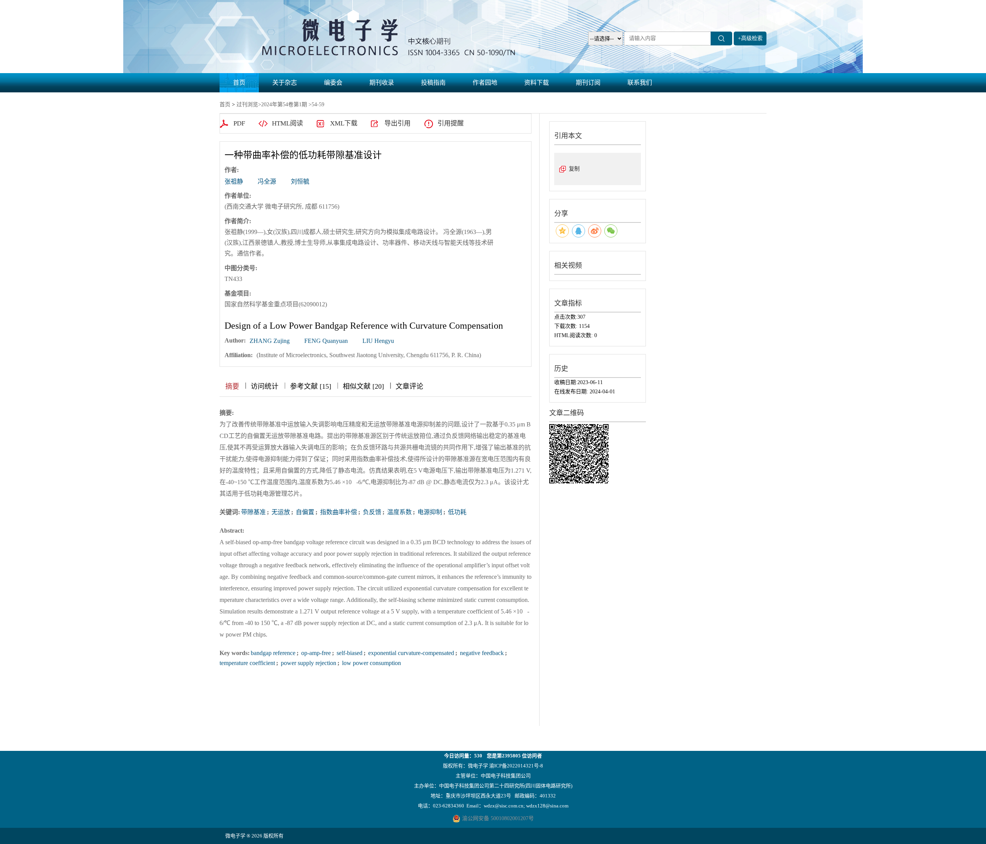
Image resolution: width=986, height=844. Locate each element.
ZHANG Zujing (270, 341)
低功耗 (456, 512)
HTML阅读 (287, 123)
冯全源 (267, 181)
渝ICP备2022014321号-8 (516, 766)
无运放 (280, 512)
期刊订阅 (588, 82)
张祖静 (234, 181)
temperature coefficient (247, 663)
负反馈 (371, 512)
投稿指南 (433, 82)
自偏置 (304, 512)
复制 (574, 169)
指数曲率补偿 (338, 512)
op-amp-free (315, 653)
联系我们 (639, 82)
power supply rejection (307, 663)
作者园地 (485, 82)
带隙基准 (253, 512)
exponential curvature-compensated (410, 653)
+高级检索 (750, 38)
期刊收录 (381, 82)
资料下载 (536, 82)
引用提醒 (451, 123)
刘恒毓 (300, 181)
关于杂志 (284, 82)
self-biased (348, 653)
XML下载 (343, 123)
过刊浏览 (247, 104)
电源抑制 (429, 512)
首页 (239, 82)
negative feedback (481, 653)
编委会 (333, 82)
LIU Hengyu (378, 341)
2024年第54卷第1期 (284, 104)
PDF (239, 123)
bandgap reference (273, 653)
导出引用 (397, 123)
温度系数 (399, 512)
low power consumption (370, 663)
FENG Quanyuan (326, 341)
